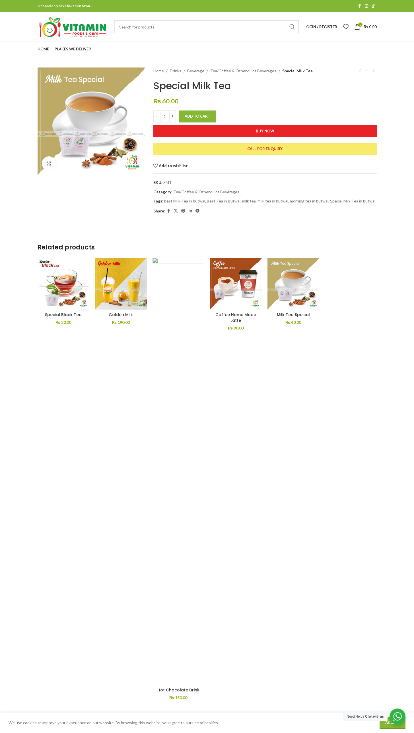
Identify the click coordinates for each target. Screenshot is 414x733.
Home (158, 70)
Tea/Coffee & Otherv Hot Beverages (243, 70)
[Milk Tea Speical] (293, 284)
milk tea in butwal (273, 200)
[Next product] (373, 70)
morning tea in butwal (309, 200)
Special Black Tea (63, 315)
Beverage (195, 70)
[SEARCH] (292, 26)
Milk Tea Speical (293, 315)
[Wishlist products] (345, 26)
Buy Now (265, 131)
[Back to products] (366, 70)
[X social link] (176, 211)
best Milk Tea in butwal (184, 200)
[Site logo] (73, 26)
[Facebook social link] (359, 6)
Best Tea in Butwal (223, 200)
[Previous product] (359, 70)
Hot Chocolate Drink (178, 690)
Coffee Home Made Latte (235, 317)
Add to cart (197, 116)
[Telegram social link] (197, 211)
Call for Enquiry (265, 148)
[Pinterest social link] (183, 211)
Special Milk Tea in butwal (352, 200)
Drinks (175, 70)
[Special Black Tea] (63, 284)
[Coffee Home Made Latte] (236, 284)
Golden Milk (121, 315)
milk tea (249, 200)
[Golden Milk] (121, 284)
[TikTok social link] (373, 6)
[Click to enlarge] (49, 163)
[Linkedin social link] (190, 211)
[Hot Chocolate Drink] (178, 471)
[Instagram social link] (366, 6)
